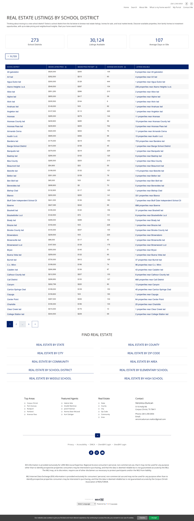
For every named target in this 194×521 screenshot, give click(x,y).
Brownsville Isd (14, 239)
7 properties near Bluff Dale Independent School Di (158, 200)
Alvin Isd (11, 101)
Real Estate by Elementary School (144, 370)
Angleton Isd (12, 111)
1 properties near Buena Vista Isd (150, 254)
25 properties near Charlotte (148, 304)
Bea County (12, 160)
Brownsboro (12, 234)
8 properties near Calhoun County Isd (152, 274)
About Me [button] (143, 7)
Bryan (9, 249)
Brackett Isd (12, 210)
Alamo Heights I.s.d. (16, 86)
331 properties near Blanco (147, 195)
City (102, 409)
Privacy (71, 444)
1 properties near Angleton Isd (149, 111)
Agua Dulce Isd (14, 81)
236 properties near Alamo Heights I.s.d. (153, 86)
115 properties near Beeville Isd (149, 170)
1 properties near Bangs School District (153, 145)
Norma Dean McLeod (72, 411)
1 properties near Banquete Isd (149, 150)
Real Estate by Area (143, 361)
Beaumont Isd (13, 165)
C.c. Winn (11, 264)
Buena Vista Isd (14, 254)
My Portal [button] (177, 7)
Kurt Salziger (69, 414)
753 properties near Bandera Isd (149, 141)
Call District (12, 279)
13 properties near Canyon (147, 284)
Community (105, 414)
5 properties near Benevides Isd (149, 185)
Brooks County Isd (15, 230)
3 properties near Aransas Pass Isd (151, 126)
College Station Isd (15, 314)
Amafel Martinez (70, 406)
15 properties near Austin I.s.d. (149, 136)
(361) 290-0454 (177, 3)
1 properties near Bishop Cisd (148, 190)
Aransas (11, 116)
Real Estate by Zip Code (144, 353)
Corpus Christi (32, 403)
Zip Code (104, 411)
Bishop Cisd (12, 190)
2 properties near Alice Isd (147, 91)
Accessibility (82, 444)
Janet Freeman (69, 409)
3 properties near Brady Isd (147, 220)
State (103, 403)
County (103, 406)
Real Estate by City (50, 353)
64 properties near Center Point (149, 299)
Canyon (10, 284)
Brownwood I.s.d (14, 244)
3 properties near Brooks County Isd (151, 230)
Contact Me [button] (188, 7)
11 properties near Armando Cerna (151, 131)
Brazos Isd (12, 225)
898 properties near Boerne (147, 205)
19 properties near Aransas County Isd (152, 121)
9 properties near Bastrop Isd (148, 155)
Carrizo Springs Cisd (16, 289)
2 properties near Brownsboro (148, 234)
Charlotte (11, 304)
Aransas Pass (32, 414)
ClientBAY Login (104, 444)
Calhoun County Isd (16, 274)
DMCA (92, 444)
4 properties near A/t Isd (146, 76)
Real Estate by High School (143, 378)
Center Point (12, 299)
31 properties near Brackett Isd (149, 210)
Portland (30, 411)
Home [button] (126, 7)
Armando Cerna (14, 131)
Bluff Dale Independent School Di (22, 200)
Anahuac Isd (12, 106)
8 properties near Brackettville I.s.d (151, 215)
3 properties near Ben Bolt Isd (148, 180)
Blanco (10, 195)
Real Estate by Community (50, 361)
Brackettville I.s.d (14, 215)
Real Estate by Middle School (50, 378)
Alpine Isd (11, 96)
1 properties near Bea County (148, 160)
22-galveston (13, 71)
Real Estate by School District (50, 370)
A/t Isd (10, 76)
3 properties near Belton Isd (147, 175)
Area (103, 417)
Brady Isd (11, 220)
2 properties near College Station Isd (151, 314)
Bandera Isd (12, 141)
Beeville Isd (12, 170)
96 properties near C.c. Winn (148, 264)
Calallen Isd (12, 269)
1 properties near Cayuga (146, 294)
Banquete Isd (13, 150)
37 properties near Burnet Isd (148, 259)
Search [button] (134, 7)
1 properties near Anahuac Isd (149, 106)
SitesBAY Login (120, 444)
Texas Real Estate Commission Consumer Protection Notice (97, 489)
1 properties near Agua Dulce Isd (150, 81)
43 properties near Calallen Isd (149, 269)
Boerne (10, 205)
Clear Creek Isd (14, 309)
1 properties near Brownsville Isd (150, 239)
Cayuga (10, 294)
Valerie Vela (68, 403)
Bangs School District (16, 145)
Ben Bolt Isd (12, 180)
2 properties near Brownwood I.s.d (150, 244)
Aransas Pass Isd (15, 126)
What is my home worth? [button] (160, 7)
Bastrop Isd (12, 155)
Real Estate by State (50, 345)
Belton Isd (11, 175)
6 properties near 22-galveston (149, 71)
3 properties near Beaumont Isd (149, 165)
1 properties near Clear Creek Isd (150, 309)
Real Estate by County (143, 345)
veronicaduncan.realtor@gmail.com (150, 419)
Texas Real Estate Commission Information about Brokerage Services (97, 494)
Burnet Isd (11, 259)
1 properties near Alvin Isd (147, 101)
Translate (113, 504)
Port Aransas (32, 406)
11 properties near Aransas (147, 116)
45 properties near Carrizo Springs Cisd (153, 289)
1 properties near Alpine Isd (147, 96)
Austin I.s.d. (12, 136)
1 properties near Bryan (146, 249)
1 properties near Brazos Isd (148, 225)
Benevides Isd (13, 185)
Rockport (30, 409)
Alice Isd (11, 91)
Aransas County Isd (16, 121)
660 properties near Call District (149, 279)
